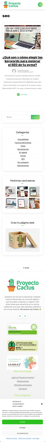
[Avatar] (14, 71)
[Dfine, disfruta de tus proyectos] (22, 203)
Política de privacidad (24, 438)
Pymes (23, 156)
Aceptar (22, 422)
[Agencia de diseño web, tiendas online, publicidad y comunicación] (11, 5)
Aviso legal (35, 438)
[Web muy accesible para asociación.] (34, 191)
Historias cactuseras (23, 385)
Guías (23, 146)
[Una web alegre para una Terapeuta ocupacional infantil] (10, 191)
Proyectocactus (23, 70)
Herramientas (23, 149)
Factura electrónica (23, 143)
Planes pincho (23, 381)
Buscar (35, 117)
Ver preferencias (22, 433)
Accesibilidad (23, 139)
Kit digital (23, 152)
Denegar (22, 427)
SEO (23, 159)
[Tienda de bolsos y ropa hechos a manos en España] (22, 191)
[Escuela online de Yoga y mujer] (10, 203)
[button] (42, 404)
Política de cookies (11, 438)
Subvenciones (23, 166)
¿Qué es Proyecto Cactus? (22, 377)
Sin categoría (23, 162)
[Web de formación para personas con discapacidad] (34, 203)
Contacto (23, 389)
